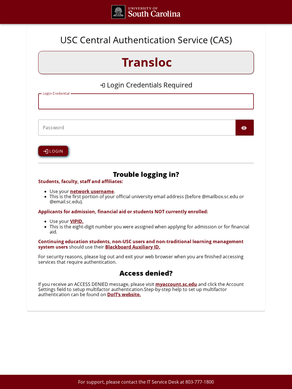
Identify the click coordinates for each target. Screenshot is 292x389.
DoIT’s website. (124, 294)
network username (92, 191)
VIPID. (77, 221)
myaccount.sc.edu (176, 284)
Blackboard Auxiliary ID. (132, 247)
